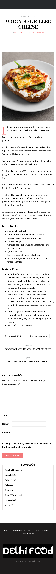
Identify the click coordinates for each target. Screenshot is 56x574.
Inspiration (10, 500)
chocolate (9, 475)
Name (5, 415)
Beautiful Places (12, 470)
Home (6, 530)
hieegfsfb (18, 32)
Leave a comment (38, 336)
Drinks (8, 485)
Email (5, 424)
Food (7, 490)
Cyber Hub (10, 480)
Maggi (7, 505)
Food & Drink (37, 32)
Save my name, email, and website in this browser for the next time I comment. (26, 445)
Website (6, 432)
